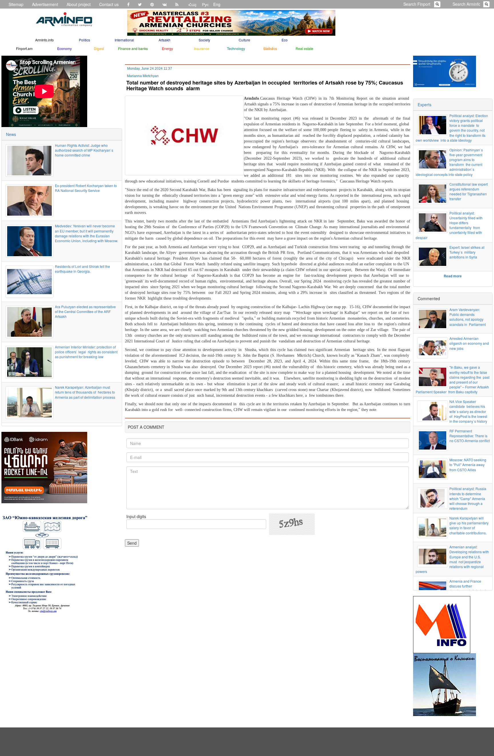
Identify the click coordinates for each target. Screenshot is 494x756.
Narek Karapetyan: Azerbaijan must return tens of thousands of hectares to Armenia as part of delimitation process (85, 392)
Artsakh (164, 39)
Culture (244, 39)
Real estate (304, 48)
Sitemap (16, 4)
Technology (236, 48)
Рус (205, 4)
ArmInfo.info (44, 39)
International (124, 39)
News (11, 134)
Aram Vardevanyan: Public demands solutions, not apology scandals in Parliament (467, 316)
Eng (216, 4)
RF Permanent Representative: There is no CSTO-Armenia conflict (469, 435)
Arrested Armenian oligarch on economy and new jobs (469, 343)
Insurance (201, 48)
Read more (453, 275)
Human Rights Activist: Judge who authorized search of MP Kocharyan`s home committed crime (84, 150)
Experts (424, 104)
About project (79, 4)
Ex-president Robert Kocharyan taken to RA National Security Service (86, 188)
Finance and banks (133, 48)
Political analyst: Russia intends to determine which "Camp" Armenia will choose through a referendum (467, 498)
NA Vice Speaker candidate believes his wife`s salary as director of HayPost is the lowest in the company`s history (468, 411)
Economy (64, 48)
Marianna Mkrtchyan (143, 76)
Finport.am (24, 48)
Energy (167, 48)
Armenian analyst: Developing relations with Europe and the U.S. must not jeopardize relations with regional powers (452, 559)
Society (204, 39)
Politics (84, 39)
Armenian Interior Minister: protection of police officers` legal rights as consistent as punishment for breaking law (86, 351)
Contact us (109, 4)
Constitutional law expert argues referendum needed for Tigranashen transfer (468, 191)
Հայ (192, 4)
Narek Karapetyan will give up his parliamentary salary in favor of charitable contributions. (469, 525)
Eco (285, 39)
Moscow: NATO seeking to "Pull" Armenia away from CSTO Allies (467, 464)
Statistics (270, 48)
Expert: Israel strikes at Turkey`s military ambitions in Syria (466, 252)
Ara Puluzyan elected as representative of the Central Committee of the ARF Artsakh (85, 311)
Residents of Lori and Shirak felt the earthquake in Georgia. (82, 269)
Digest (99, 48)
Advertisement (45, 4)
